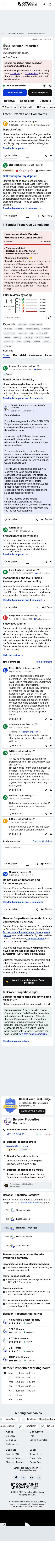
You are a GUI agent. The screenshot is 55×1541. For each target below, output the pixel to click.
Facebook (16, 1477)
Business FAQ (12, 1454)
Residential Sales (30, 1203)
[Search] (24, 317)
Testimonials (12, 1444)
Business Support (14, 1458)
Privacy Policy (36, 1458)
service (7, 337)
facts (19, 342)
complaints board (42, 337)
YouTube (31, 1477)
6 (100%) (22, 254)
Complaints (27, 101)
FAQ (32, 1436)
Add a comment (44, 662)
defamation (8, 342)
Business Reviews (28, 1471)
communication (32, 329)
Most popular (35, 355)
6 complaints (31, 74)
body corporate (36, 324)
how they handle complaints (33, 1034)
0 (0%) (20, 251)
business (19, 329)
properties (22, 333)
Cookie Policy (36, 1462)
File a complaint (40, 92)
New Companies (33, 1468)
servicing (17, 337)
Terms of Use (36, 1454)
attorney (7, 346)
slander (37, 342)
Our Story (10, 1436)
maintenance (9, 333)
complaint (22, 324)
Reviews (9, 101)
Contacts (45, 101)
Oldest (48, 355)
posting (27, 342)
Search (44, 4)
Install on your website (32, 1111)
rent (31, 333)
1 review (8, 309)
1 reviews (15, 74)
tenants (46, 342)
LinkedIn (39, 1477)
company (28, 337)
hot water (46, 329)
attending (8, 329)
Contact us (11, 1440)
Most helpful (19, 355)
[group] (9, 107)
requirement (42, 333)
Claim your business (15, 1462)
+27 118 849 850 (15, 1135)
